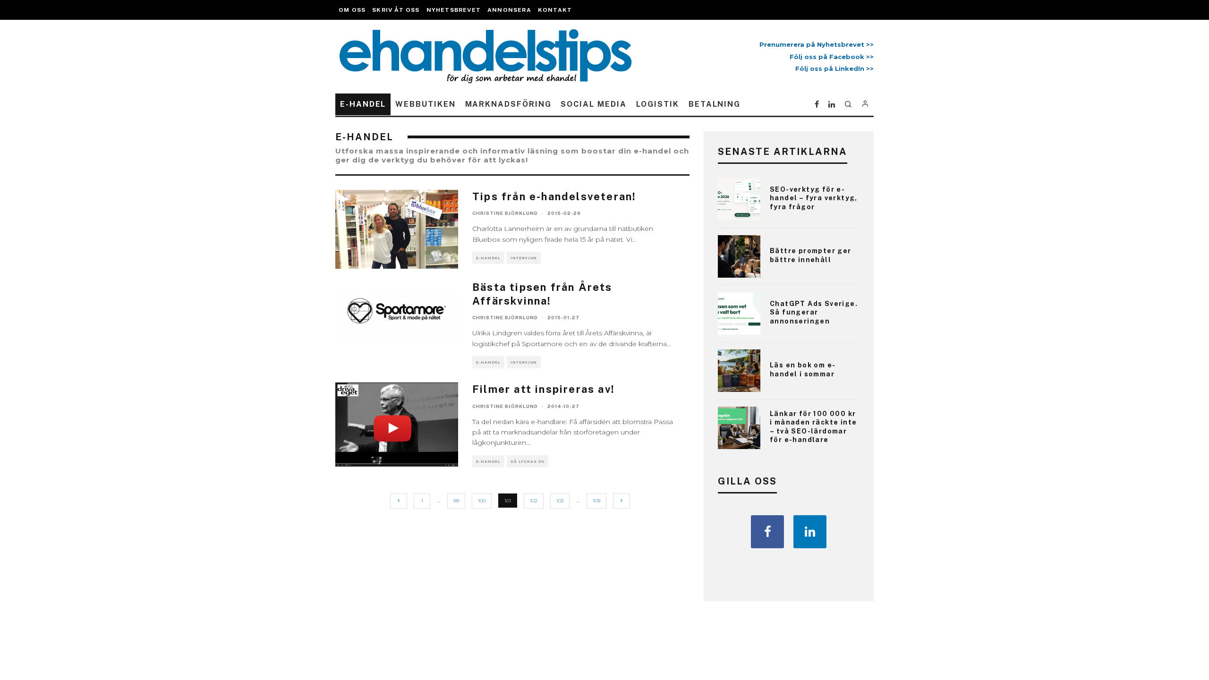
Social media (593, 104)
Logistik (657, 104)
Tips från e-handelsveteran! (554, 196)
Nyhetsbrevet (453, 10)
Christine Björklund (505, 213)
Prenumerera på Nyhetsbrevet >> (815, 44)
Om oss (352, 10)
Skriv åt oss (395, 10)
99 (456, 501)
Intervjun (524, 257)
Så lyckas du (528, 461)
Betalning (715, 104)
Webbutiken (425, 104)
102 (533, 501)
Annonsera (509, 10)
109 (596, 501)
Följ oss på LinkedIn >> (834, 68)
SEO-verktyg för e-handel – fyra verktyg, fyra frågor (814, 198)
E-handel (363, 104)
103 (559, 501)
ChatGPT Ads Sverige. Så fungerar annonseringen (814, 312)
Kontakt (555, 10)
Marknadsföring (508, 104)
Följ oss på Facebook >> (832, 56)
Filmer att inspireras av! (543, 389)
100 (481, 501)
